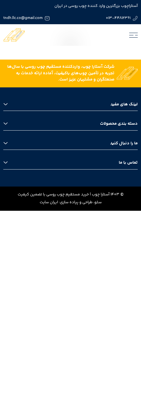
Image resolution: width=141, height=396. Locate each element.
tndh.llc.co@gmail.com (23, 18)
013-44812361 (118, 18)
